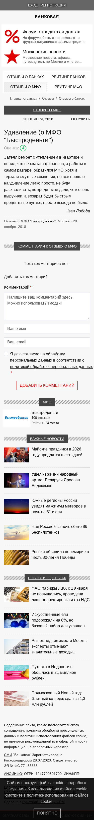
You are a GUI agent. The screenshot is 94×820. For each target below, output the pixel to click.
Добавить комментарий (47, 385)
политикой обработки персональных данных (51, 367)
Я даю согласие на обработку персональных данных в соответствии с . (51, 363)
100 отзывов (41, 418)
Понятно (47, 813)
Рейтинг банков (68, 77)
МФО (47, 402)
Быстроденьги (45, 412)
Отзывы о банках (25, 77)
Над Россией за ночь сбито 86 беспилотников (59, 529)
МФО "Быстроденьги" (38, 221)
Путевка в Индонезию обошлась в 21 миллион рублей (54, 672)
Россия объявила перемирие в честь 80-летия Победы (60, 555)
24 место (52, 423)
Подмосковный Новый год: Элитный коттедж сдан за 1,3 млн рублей (58, 698)
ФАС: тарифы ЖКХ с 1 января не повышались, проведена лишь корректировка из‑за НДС (61, 594)
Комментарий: (18, 287)
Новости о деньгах (47, 578)
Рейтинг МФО (68, 87)
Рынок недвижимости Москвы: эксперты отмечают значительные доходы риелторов (60, 646)
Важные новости (47, 439)
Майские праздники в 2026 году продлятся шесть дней (57, 452)
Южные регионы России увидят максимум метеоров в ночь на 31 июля (59, 506)
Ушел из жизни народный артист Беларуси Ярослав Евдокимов (56, 480)
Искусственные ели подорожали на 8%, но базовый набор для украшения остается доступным (60, 620)
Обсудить (80, 119)
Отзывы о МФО (25, 87)
